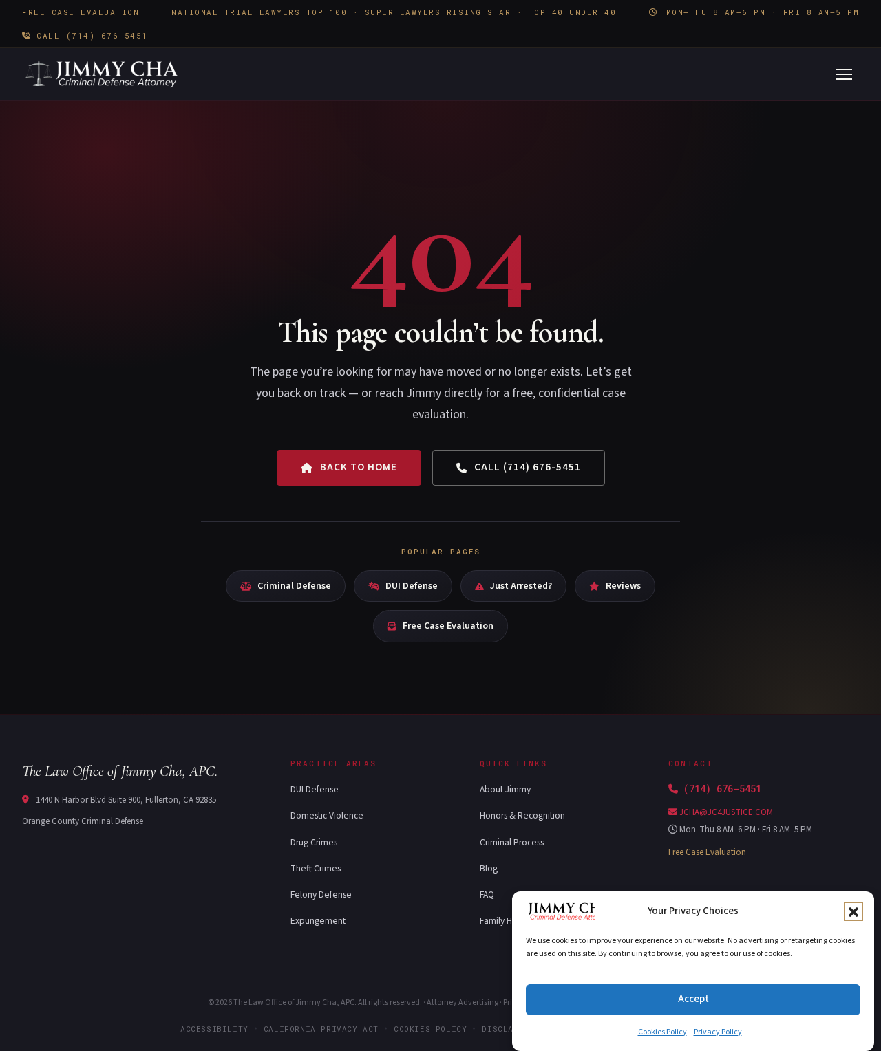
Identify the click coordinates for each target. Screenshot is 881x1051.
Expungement (318, 920)
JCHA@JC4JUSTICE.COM (725, 812)
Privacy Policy (718, 1032)
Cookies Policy (662, 1032)
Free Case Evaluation (448, 626)
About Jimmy (505, 789)
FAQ (487, 894)
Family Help (502, 920)
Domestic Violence (326, 815)
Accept (693, 999)
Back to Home (358, 467)
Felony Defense (321, 894)
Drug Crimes (313, 842)
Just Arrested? (521, 586)
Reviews (623, 586)
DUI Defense (411, 586)
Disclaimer (508, 1028)
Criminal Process (512, 842)
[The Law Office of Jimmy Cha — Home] (103, 74)
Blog (489, 868)
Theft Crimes (315, 868)
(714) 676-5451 (722, 788)
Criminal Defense (294, 586)
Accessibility (214, 1028)
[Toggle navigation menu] (844, 74)
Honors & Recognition (522, 815)
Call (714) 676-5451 (89, 35)
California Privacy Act (321, 1028)
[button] (853, 912)
